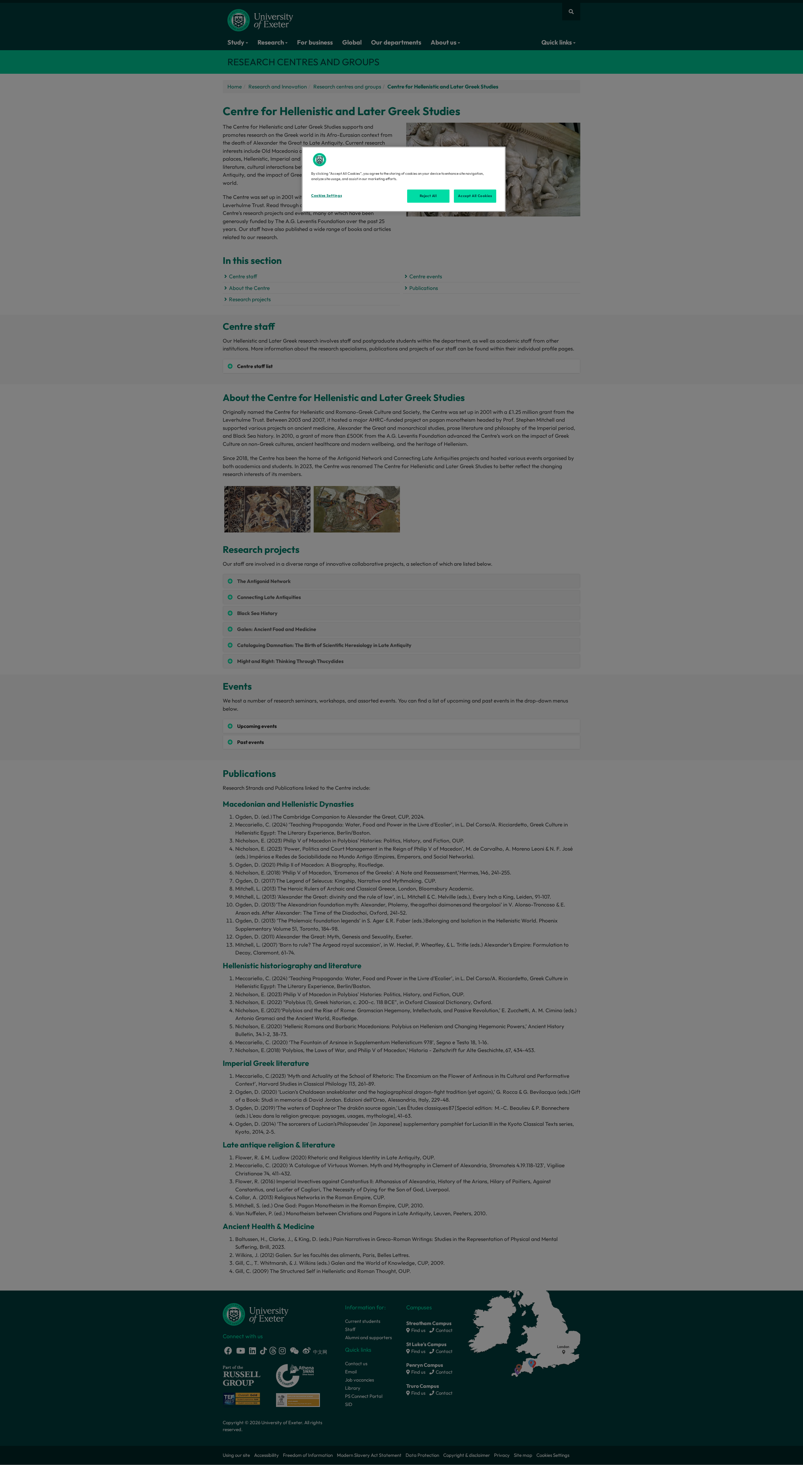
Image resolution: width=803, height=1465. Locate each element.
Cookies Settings (326, 195)
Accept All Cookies (475, 196)
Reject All (428, 196)
